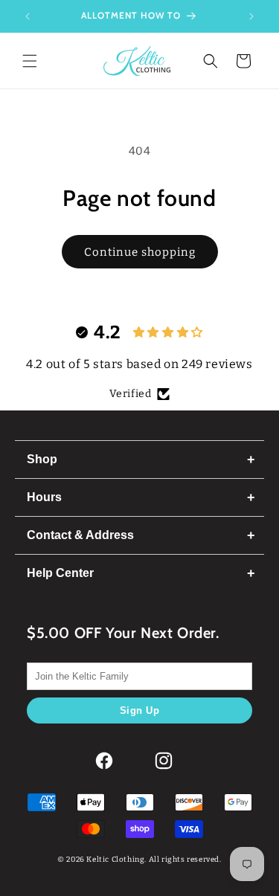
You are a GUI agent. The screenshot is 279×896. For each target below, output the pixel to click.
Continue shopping (140, 252)
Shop (42, 459)
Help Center (60, 573)
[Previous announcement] (27, 16)
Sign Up (140, 710)
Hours (44, 497)
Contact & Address (80, 535)
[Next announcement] (251, 16)
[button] (29, 61)
